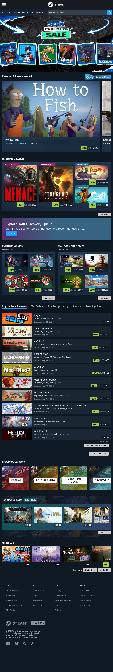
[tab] (14, 307)
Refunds (58, 610)
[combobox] (77, 12)
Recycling (37, 605)
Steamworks (11, 600)
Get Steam (84, 590)
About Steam (12, 590)
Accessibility (60, 595)
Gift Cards (10, 610)
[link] (51, 148)
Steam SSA (10, 595)
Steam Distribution (14, 605)
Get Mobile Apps (87, 595)
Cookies (58, 605)
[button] (6, 12)
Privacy (58, 590)
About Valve (38, 590)
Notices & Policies (63, 600)
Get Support (85, 600)
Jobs (35, 595)
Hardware (37, 600)
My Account (85, 605)
